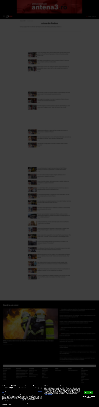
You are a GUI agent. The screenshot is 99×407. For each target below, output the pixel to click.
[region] (49, 395)
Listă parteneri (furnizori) (49, 394)
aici (22, 399)
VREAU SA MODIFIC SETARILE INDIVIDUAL (88, 397)
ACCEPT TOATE (88, 392)
